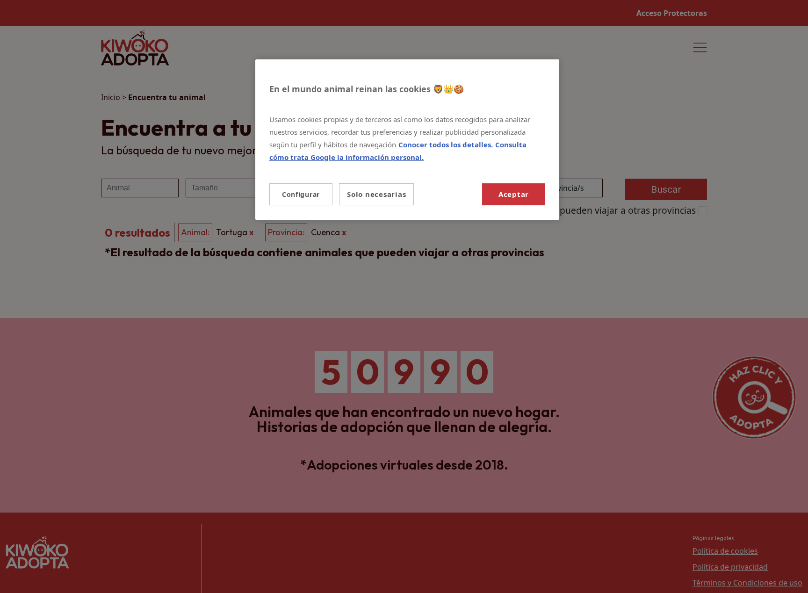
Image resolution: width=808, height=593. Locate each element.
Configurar (301, 194)
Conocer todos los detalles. (445, 144)
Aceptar (513, 194)
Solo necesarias (376, 194)
